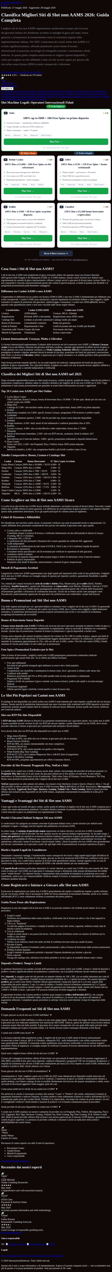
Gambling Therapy (15, 1244)
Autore (4, 5)
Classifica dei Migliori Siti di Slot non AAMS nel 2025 (62, 91)
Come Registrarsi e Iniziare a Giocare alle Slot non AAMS (82, 96)
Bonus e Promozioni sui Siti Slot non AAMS (51, 94)
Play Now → (56, 141)
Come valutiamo (37, 1255)
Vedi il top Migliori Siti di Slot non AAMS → (22, 72)
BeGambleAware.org (80, 260)
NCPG (50, 1244)
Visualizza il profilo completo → (16, 1161)
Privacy (4, 1255)
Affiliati (25, 1255)
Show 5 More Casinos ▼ (56, 253)
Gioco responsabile (54, 1255)
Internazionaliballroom (11, 2)
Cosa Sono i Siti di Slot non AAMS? (18, 91)
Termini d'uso (15, 1255)
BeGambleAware (35, 1244)
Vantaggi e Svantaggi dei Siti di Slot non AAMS (31, 96)
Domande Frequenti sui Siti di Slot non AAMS (23, 99)
